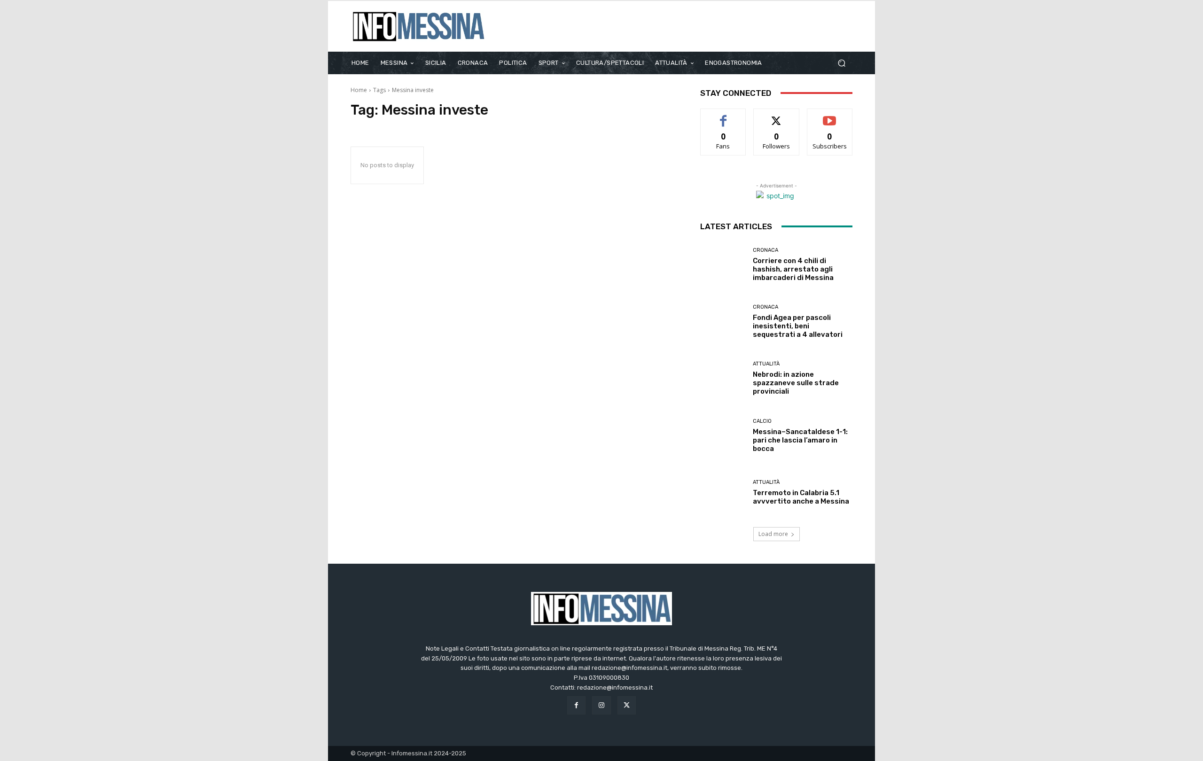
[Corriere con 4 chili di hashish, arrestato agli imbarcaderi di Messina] (723, 264)
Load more (773, 534)
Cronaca (765, 250)
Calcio (762, 421)
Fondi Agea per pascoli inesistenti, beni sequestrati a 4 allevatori (798, 326)
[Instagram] (601, 705)
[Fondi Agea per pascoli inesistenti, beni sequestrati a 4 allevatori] (723, 321)
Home (359, 90)
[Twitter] (626, 705)
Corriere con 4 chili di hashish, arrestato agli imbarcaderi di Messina (793, 269)
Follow (777, 115)
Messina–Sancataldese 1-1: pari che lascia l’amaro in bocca (800, 440)
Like (723, 115)
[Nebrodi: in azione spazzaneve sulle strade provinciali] (723, 378)
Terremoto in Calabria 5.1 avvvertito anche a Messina (801, 497)
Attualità (766, 363)
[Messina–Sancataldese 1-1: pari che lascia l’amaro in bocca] (723, 435)
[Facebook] (576, 705)
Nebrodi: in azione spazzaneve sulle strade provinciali (796, 383)
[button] (841, 63)
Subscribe (829, 115)
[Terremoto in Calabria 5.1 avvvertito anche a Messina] (723, 492)
